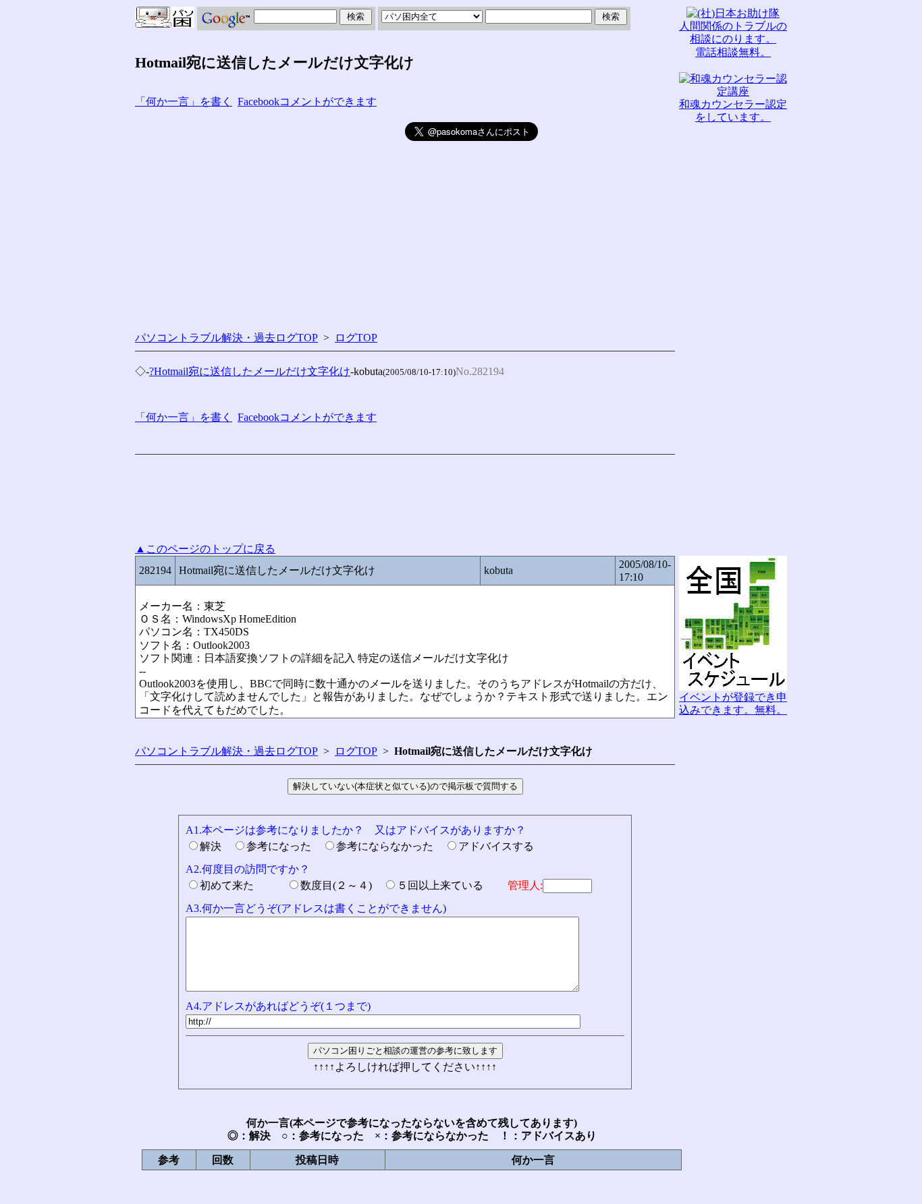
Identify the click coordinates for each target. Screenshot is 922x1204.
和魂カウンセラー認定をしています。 (733, 110)
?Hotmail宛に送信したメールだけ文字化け (249, 371)
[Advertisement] (270, 216)
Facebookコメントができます (307, 101)
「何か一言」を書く (183, 101)
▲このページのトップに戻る (205, 548)
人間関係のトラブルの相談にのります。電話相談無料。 (733, 38)
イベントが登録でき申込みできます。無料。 (733, 703)
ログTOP (356, 337)
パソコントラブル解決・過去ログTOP (226, 337)
